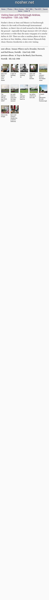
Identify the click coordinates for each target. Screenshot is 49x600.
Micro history (19, 9)
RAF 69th (29, 9)
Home (3, 9)
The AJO (38, 9)
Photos (10, 9)
